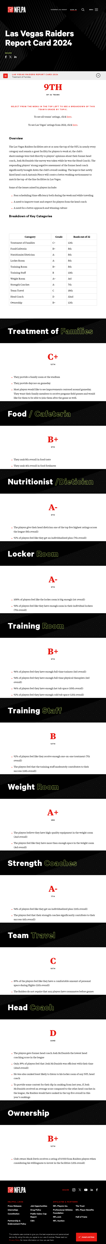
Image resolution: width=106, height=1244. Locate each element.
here (69, 116)
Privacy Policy (14, 1240)
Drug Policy (35, 1209)
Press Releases (14, 1205)
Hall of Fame (81, 1216)
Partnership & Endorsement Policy (17, 1222)
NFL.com (57, 1216)
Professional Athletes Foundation (63, 1211)
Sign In (73, 9)
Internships (13, 1209)
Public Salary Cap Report (38, 1215)
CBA (32, 1220)
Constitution (13, 1213)
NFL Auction (59, 1220)
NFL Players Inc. (60, 1205)
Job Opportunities (38, 1205)
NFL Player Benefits (85, 1209)
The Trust (80, 1205)
